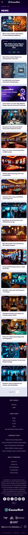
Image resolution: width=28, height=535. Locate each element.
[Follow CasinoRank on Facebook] (4, 498)
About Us (14, 461)
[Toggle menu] (2, 2)
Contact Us (14, 464)
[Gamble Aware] (12, 526)
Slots (14, 426)
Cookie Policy (16, 532)
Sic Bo (14, 423)
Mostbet (14, 405)
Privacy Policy (14, 473)
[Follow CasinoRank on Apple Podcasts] (23, 498)
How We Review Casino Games (14, 429)
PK (13, 503)
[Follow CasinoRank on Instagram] (8, 498)
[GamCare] (20, 518)
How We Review (14, 467)
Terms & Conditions (7, 532)
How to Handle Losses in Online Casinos (14, 451)
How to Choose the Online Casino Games (14, 442)
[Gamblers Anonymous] (12, 518)
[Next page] (17, 391)
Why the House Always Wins (14, 440)
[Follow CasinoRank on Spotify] (19, 498)
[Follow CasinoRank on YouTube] (15, 498)
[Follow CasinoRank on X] (12, 498)
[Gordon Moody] (14, 522)
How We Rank (14, 470)
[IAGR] (6, 518)
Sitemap (23, 532)
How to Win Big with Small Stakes (14, 445)
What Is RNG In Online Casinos (14, 448)
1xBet (14, 407)
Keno (14, 421)
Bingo (14, 418)
